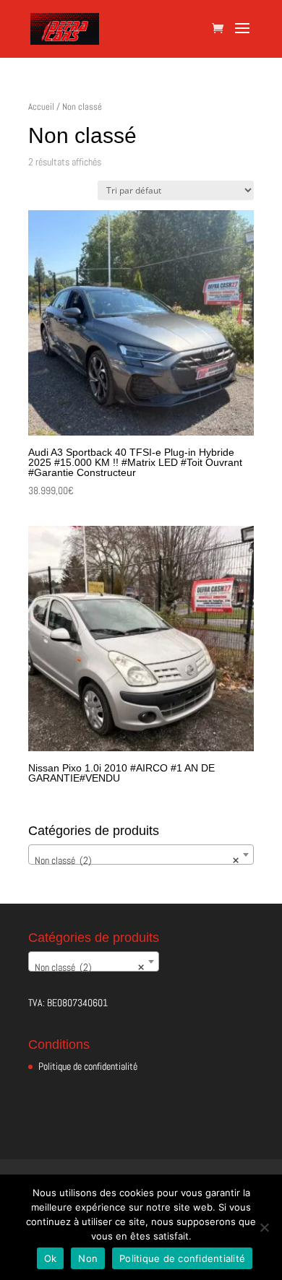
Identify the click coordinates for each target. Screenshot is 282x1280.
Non (88, 1258)
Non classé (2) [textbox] (137, 860)
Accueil (41, 106)
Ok (50, 1258)
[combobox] (141, 854)
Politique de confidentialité (87, 1066)
